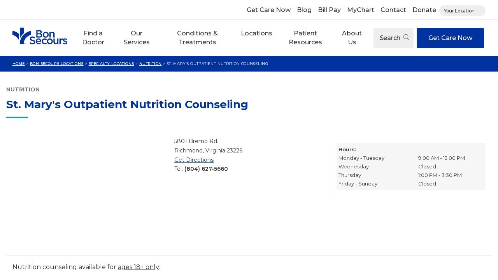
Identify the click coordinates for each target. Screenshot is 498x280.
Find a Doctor (93, 38)
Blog (304, 10)
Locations (256, 33)
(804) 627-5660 (206, 168)
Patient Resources (305, 38)
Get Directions (194, 159)
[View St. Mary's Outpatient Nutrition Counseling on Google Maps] (87, 193)
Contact (393, 10)
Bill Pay (329, 10)
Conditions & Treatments (197, 38)
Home (18, 63)
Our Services (137, 38)
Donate (424, 10)
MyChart (360, 10)
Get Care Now (269, 10)
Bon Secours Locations (57, 63)
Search (391, 38)
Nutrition (150, 63)
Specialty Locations (111, 63)
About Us (352, 38)
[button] (93, 38)
